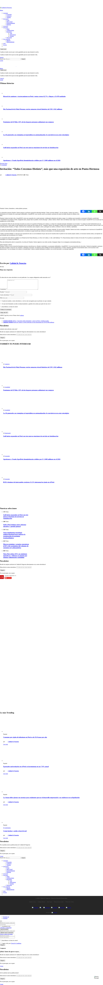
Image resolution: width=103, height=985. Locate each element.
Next (6, 163)
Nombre (2, 292)
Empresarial (6, 19)
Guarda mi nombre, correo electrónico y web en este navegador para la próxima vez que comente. (27, 301)
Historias (8, 24)
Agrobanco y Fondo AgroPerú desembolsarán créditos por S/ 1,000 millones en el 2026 (31, 160)
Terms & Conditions (16, 943)
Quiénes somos (32, 901)
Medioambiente (10, 42)
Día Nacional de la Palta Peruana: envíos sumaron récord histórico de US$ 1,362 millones (32, 109)
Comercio (8, 16)
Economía (9, 14)
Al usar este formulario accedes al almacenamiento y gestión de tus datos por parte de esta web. (26, 304)
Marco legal (9, 21)
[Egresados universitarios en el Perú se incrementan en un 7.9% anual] (53, 753)
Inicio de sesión (4, 929)
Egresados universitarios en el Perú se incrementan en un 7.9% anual (26, 766)
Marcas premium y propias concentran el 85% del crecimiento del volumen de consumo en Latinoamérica (16, 546)
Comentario (3, 289)
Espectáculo (13, 34)
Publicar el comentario (6, 309)
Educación (9, 37)
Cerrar (1, 856)
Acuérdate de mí (6, 926)
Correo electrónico (5, 295)
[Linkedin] (89, 211)
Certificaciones (10, 30)
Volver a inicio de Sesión (6, 934)
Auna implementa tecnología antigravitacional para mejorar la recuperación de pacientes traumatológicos (14, 535)
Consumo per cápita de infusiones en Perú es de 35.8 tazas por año (25, 737)
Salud (7, 29)
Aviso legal (49, 901)
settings (22, 315)
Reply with (4, 312)
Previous (2, 163)
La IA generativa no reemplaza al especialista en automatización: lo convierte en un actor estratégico (36, 135)
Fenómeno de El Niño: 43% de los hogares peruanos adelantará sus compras (28, 122)
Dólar (4, 43)
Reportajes (9, 32)
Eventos (12, 36)
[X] (100, 211)
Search (23, 59)
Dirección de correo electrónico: (8, 334)
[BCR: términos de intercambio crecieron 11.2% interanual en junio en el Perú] (53, 470)
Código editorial (41, 901)
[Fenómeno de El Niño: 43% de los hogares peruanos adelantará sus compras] (53, 116)
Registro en (6, 917)
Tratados (8, 17)
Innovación (5, 26)
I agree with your (11, 943)
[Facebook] (83, 211)
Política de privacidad (58, 901)
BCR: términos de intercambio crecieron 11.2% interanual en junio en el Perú (28, 482)
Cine (11, 33)
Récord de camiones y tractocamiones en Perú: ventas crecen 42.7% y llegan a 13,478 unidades (34, 96)
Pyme (7, 20)
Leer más (5, 744)
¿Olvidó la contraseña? (6, 927)
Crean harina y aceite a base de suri (15, 831)
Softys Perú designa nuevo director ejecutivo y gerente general (14, 525)
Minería (8, 40)
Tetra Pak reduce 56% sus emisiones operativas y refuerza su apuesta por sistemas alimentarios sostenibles (15, 555)
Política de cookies (70, 901)
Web (1, 298)
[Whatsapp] (94, 211)
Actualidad (5, 13)
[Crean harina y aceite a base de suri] (53, 815)
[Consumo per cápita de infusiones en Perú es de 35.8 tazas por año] (53, 723)
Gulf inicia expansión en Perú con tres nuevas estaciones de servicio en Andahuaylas (30, 147)
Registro (5, 918)
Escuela (5, 45)
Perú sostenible (6, 39)
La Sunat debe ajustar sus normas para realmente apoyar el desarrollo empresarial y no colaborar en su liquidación (41, 797)
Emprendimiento (10, 23)
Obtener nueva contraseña (7, 932)
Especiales (5, 27)
